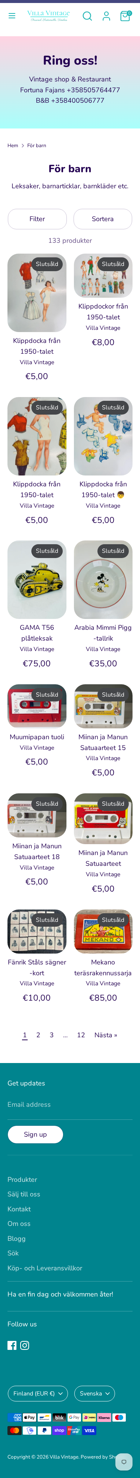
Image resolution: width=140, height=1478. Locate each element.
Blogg (16, 1238)
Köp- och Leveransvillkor (44, 1268)
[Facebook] (11, 1345)
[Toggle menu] (11, 16)
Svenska (91, 1393)
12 (81, 1035)
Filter (37, 218)
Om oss (19, 1223)
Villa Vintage (64, 1456)
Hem (12, 145)
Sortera (103, 218)
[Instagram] (24, 1345)
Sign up (35, 1134)
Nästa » (105, 1035)
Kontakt (19, 1209)
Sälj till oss (23, 1194)
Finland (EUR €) (34, 1393)
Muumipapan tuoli (37, 736)
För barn (36, 145)
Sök (13, 1253)
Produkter (22, 1179)
